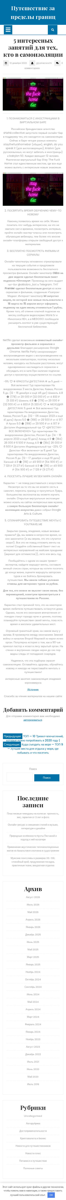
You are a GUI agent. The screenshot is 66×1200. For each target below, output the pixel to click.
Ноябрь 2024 (33, 972)
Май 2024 (33, 1002)
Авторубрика (33, 1123)
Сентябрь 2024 (33, 987)
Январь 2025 (33, 964)
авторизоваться (32, 720)
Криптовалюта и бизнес (33, 1138)
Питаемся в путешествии (33, 1161)
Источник (32, 689)
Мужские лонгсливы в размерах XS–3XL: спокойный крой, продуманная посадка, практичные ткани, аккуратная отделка (33, 861)
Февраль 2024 (33, 1024)
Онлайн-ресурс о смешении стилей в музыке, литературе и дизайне (33, 826)
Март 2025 (33, 957)
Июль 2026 (33, 904)
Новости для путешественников (33, 1146)
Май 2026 (32, 912)
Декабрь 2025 (33, 934)
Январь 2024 (33, 1032)
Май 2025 (32, 949)
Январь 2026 (33, 927)
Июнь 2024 (33, 994)
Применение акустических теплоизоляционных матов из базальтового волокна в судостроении (33, 848)
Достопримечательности (33, 1131)
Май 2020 (32, 1076)
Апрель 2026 (33, 919)
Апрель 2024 (33, 1009)
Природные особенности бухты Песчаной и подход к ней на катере (33, 837)
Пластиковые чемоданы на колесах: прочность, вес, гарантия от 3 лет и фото (33, 815)
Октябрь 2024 (33, 979)
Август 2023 (33, 1047)
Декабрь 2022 (33, 1054)
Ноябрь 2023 (33, 1039)
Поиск (33, 769)
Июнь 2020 (33, 1069)
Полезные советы (33, 1168)
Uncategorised (33, 1116)
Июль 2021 (33, 1062)
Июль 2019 (33, 1084)
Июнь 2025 (33, 942)
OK (51, 1195)
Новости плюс (33, 1153)
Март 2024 (33, 1017)
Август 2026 (33, 897)
